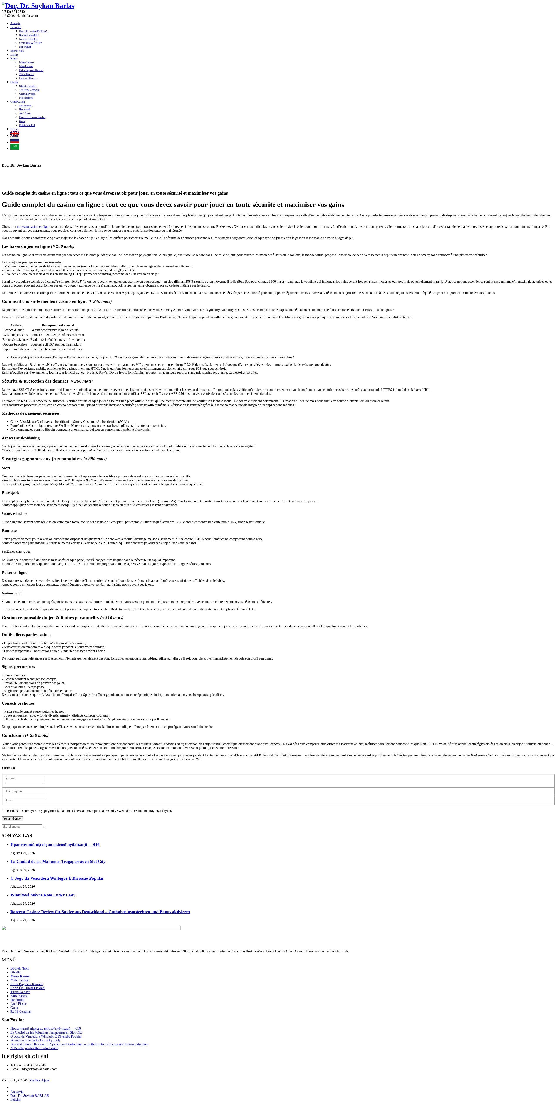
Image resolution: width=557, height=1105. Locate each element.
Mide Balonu (26, 97)
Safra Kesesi (25, 105)
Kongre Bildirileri (28, 38)
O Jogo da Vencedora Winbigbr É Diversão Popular (57, 878)
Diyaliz (14, 54)
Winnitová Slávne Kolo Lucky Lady (42, 895)
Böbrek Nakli (17, 50)
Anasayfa (15, 23)
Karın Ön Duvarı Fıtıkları (32, 117)
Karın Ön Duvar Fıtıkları (27, 988)
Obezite (14, 82)
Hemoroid (24, 109)
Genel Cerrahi (17, 101)
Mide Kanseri (19, 980)
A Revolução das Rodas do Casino (34, 1048)
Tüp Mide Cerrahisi (29, 89)
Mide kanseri (26, 66)
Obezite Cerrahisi (28, 86)
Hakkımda (15, 27)
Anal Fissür (25, 113)
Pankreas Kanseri (28, 78)
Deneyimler (25, 46)
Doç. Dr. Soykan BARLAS (33, 31)
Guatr (22, 121)
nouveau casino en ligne (33, 226)
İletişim (14, 129)
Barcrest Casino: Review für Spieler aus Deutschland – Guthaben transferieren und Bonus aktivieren (100, 911)
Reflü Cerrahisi (27, 125)
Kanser (14, 58)
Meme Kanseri (20, 976)
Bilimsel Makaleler (29, 35)
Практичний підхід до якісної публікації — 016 (55, 844)
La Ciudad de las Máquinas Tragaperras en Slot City (58, 861)
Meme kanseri (26, 62)
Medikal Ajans (39, 1080)
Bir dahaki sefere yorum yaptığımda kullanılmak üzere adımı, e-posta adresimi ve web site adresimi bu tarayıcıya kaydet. (89, 811)
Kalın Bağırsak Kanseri (31, 70)
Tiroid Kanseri (26, 74)
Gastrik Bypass (27, 93)
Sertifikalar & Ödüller (30, 42)
